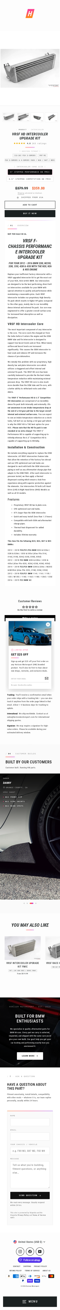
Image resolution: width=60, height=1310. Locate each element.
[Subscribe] (46, 678)
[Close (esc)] (48, 624)
